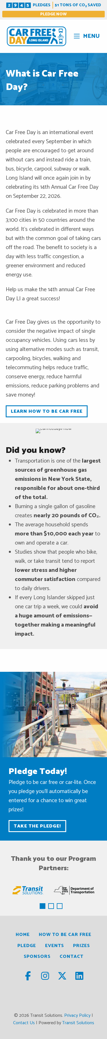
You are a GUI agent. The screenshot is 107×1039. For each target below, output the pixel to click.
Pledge (26, 946)
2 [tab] (51, 906)
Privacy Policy (77, 1015)
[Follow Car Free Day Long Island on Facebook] (28, 978)
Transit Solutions (78, 1023)
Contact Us (24, 1023)
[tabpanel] (28, 890)
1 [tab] (43, 906)
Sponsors (37, 956)
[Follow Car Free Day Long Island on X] (62, 978)
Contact (71, 956)
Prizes (81, 946)
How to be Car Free (65, 935)
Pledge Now (53, 14)
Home (23, 935)
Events (54, 946)
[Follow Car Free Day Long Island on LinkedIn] (79, 978)
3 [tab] (60, 906)
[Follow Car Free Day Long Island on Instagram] (45, 978)
